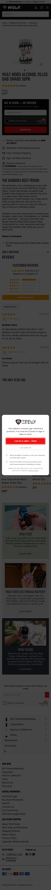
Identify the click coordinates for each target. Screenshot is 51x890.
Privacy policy (33, 470)
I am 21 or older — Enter (25, 441)
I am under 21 (25, 448)
